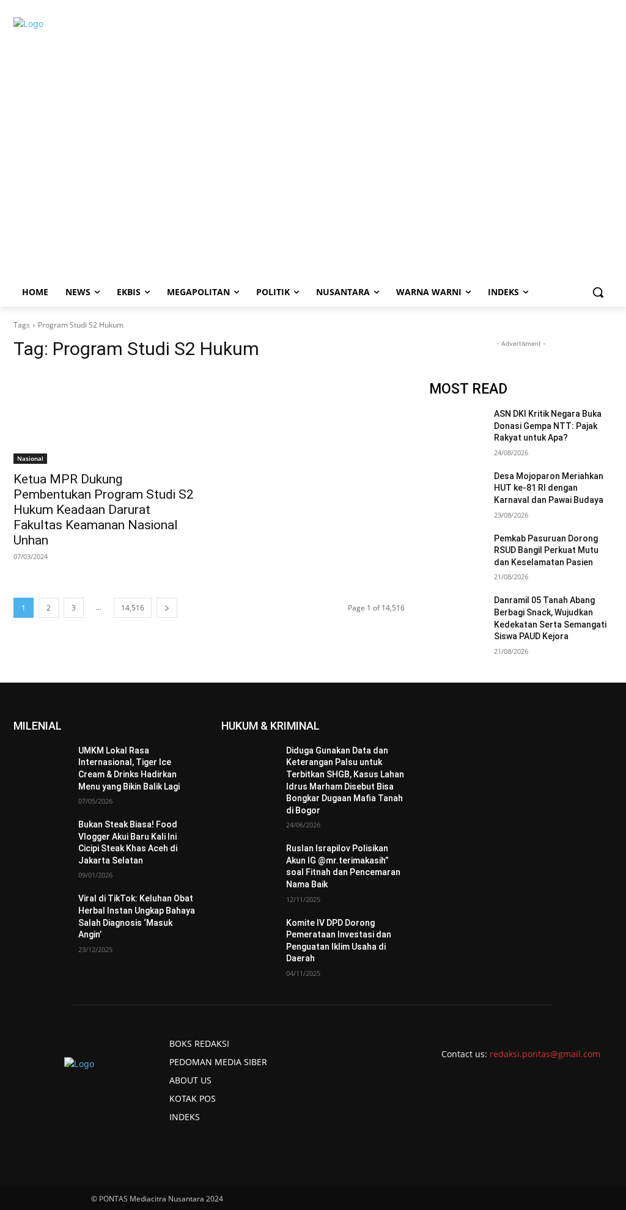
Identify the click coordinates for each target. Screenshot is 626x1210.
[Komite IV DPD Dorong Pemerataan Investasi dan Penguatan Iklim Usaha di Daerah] (248, 936)
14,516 (132, 608)
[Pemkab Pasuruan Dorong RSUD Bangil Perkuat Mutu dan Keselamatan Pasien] (456, 552)
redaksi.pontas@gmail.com (545, 1054)
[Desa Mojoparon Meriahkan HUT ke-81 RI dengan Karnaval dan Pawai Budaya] (456, 490)
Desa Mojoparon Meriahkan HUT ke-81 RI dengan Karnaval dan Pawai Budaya (548, 488)
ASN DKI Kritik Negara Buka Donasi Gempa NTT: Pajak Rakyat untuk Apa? (548, 425)
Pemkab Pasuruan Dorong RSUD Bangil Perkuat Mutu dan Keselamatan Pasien (546, 550)
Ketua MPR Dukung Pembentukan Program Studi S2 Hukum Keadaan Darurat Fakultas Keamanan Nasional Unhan (103, 510)
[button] (598, 292)
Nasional (30, 458)
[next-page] (166, 608)
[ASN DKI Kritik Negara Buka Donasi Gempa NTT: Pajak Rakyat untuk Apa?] (456, 427)
